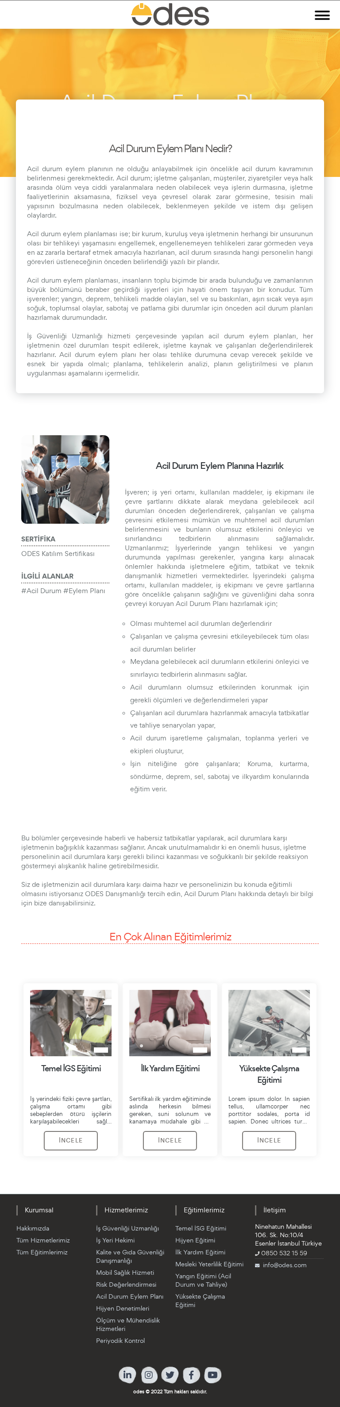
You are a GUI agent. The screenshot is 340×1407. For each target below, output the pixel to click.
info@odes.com (285, 1265)
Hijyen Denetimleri (122, 1308)
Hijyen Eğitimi (195, 1240)
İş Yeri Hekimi (115, 1240)
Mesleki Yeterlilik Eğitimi (209, 1264)
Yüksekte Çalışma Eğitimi (200, 1300)
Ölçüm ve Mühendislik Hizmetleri (128, 1324)
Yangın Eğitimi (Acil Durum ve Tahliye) (203, 1280)
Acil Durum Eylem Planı (129, 1296)
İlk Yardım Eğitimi (200, 1252)
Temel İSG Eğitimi (200, 1228)
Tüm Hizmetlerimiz (43, 1240)
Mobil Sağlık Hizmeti (125, 1272)
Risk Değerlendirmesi (126, 1284)
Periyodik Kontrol (120, 1340)
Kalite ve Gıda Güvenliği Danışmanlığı (130, 1256)
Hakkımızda (32, 1228)
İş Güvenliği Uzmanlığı (127, 1228)
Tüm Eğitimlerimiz (42, 1252)
